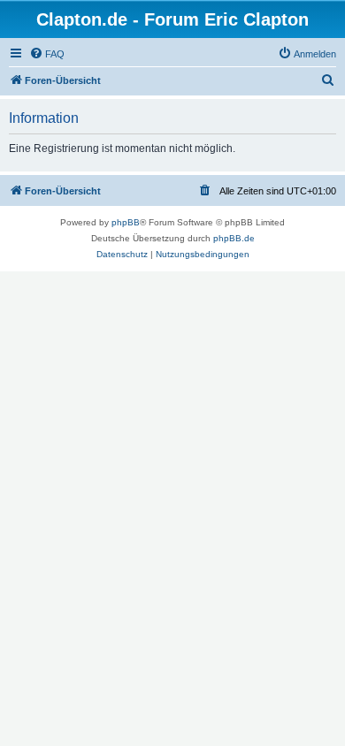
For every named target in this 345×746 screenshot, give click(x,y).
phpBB (125, 222)
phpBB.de (234, 238)
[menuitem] (47, 54)
